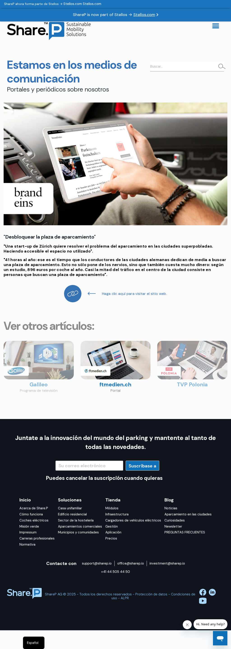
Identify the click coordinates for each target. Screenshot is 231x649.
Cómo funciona (31, 514)
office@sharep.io (130, 563)
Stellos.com (144, 14)
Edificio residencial (72, 514)
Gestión (111, 526)
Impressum (28, 532)
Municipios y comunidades (78, 532)
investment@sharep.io (167, 563)
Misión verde (29, 526)
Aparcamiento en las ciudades (188, 514)
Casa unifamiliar (70, 508)
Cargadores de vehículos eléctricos (133, 520)
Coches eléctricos (34, 520)
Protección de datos (151, 594)
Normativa (27, 544)
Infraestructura (117, 514)
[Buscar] (220, 66)
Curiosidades (174, 520)
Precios (111, 538)
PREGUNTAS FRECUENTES (184, 532)
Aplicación (113, 532)
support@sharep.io (97, 563)
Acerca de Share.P (33, 508)
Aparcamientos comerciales (80, 526)
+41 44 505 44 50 (115, 571)
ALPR (125, 598)
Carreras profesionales (37, 538)
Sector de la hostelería (76, 520)
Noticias (170, 508)
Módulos (111, 508)
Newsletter (173, 526)
